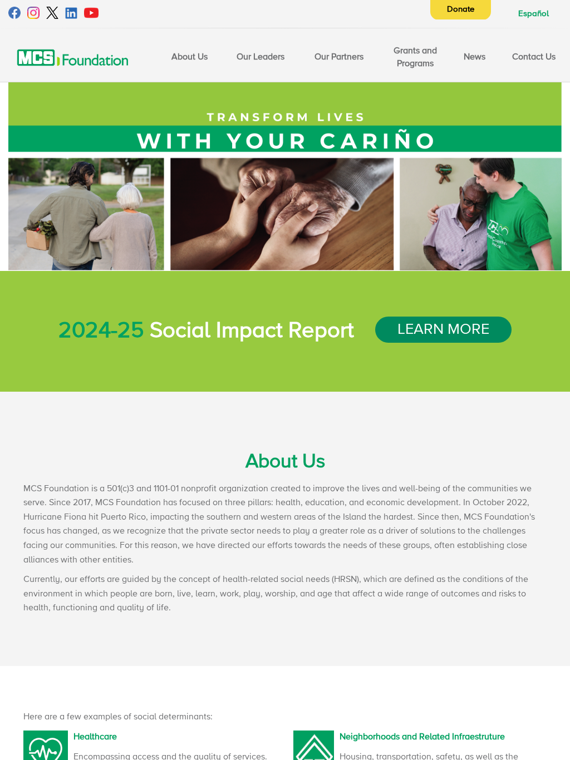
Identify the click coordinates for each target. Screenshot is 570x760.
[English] (72, 57)
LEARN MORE (443, 329)
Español (533, 13)
